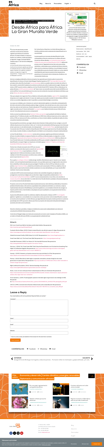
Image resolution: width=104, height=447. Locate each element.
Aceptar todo (97, 443)
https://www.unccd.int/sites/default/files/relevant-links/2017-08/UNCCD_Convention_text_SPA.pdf (36, 286)
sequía (90, 56)
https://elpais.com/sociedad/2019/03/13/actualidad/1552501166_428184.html (31, 255)
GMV (88, 51)
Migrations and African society (38, 402)
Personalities (58, 3)
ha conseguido (61, 195)
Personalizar (74, 443)
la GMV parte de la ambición (26, 89)
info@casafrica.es (45, 432)
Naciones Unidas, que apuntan (38, 114)
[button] (94, 3)
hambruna (78, 54)
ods (83, 54)
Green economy (80, 49)
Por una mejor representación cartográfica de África (38, 386)
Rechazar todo (85, 443)
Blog (41, 3)
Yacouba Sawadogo (35, 83)
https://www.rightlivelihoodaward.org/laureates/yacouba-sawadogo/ (28, 267)
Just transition (79, 51)
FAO (85, 51)
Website (12, 330)
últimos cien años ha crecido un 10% (22, 93)
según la (54, 96)
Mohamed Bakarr (25, 177)
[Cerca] (102, 439)
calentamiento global (81, 46)
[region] (52, 442)
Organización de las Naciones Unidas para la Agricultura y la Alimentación (36, 138)
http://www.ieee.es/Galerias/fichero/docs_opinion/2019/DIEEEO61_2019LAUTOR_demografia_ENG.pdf (39, 281)
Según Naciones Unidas (21, 166)
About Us (48, 3)
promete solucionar (27, 134)
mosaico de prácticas (15, 178)
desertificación (88, 49)
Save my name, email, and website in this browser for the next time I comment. (31, 336)
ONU (58, 96)
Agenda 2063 (25, 157)
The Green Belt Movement (57, 81)
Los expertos (38, 109)
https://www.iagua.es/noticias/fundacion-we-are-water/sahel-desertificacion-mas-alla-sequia (34, 232)
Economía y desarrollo (22, 20)
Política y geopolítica (36, 389)
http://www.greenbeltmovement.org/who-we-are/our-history (26, 243)
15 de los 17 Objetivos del (52, 142)
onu (85, 54)
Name (12, 318)
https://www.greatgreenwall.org (51, 238)
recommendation (80, 56)
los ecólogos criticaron (23, 160)
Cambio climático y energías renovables (42, 20)
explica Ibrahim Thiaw (48, 127)
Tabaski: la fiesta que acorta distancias (38, 399)
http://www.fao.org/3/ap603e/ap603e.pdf (21, 227)
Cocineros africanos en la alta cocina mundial (79, 386)
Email (12, 324)
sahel (86, 56)
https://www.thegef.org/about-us (55, 235)
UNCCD (78, 59)
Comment (13, 299)
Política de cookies (46, 444)
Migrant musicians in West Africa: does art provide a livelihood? (80, 399)
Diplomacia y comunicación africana (26, 22)
